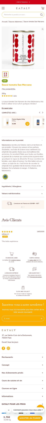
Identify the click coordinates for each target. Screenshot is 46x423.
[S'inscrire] (41, 318)
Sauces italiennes (15, 22)
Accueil (4, 22)
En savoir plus (7, 108)
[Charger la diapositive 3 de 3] (24, 207)
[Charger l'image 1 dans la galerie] (5, 74)
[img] (7, 231)
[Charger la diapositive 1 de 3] (21, 207)
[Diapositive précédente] (39, 112)
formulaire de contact (36, 277)
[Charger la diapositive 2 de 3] (23, 207)
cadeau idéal (33, 260)
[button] (23, 14)
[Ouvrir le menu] (3, 8)
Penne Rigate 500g (18, 119)
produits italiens (16, 260)
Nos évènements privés (12, 373)
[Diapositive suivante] (42, 112)
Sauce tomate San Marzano (34, 22)
